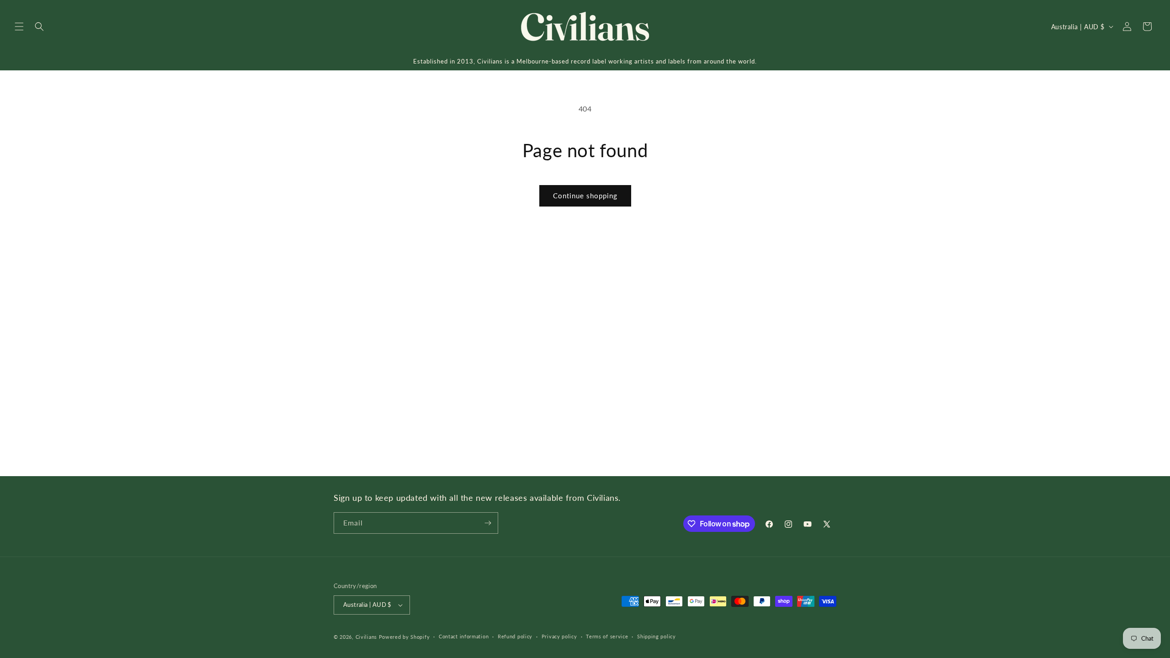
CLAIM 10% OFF (585, 401)
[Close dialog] (666, 245)
